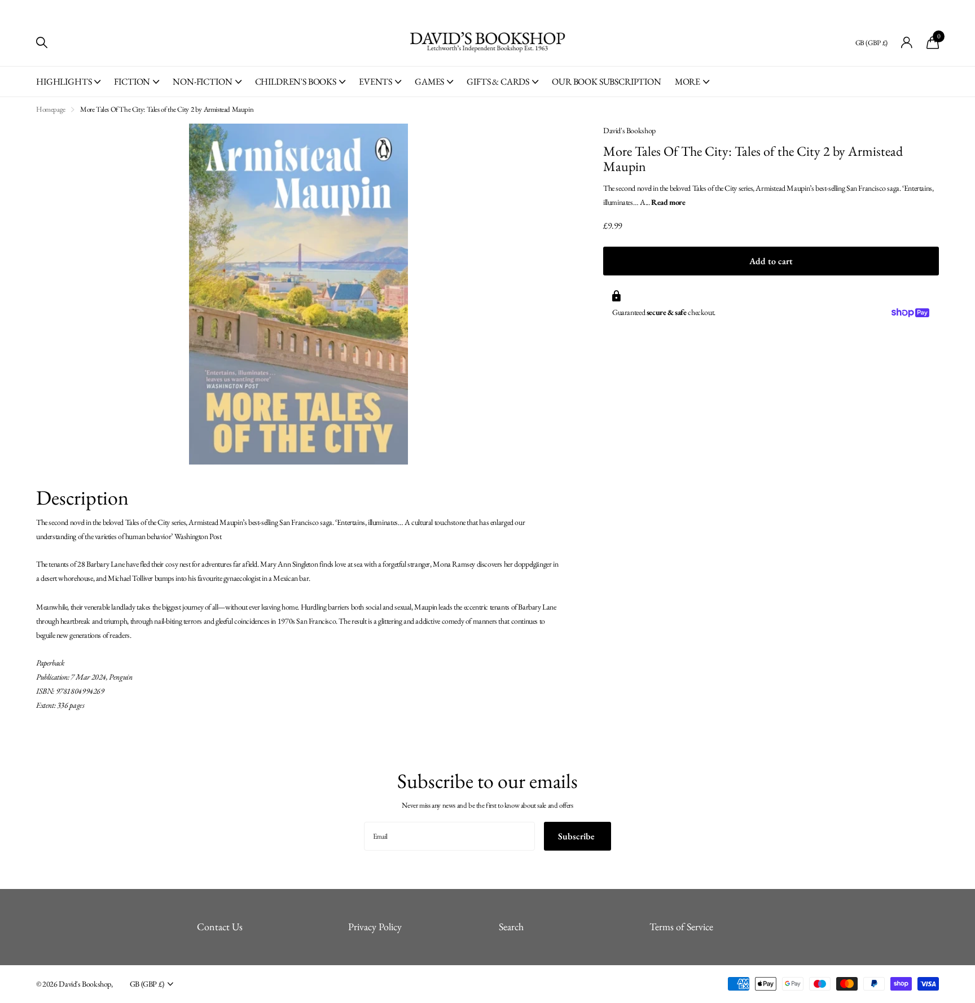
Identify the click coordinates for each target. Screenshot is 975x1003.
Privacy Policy (375, 926)
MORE (687, 81)
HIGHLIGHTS (63, 81)
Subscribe (577, 836)
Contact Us (220, 926)
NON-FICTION (202, 81)
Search (511, 926)
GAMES (429, 81)
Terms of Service (681, 926)
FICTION (132, 81)
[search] (41, 42)
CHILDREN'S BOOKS (295, 81)
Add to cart (771, 261)
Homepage (50, 109)
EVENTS (375, 81)
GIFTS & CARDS (498, 81)
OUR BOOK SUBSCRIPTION (606, 81)
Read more (668, 202)
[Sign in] (907, 42)
